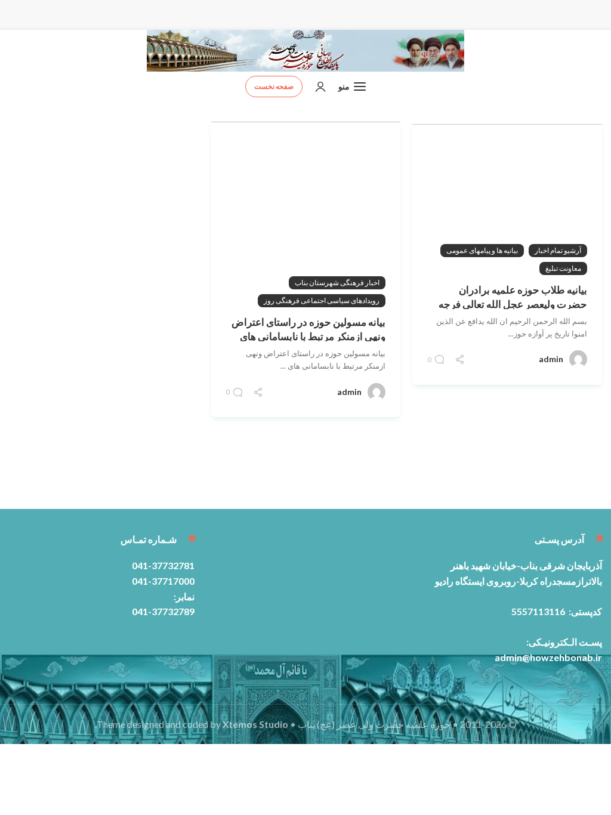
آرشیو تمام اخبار (558, 250)
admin (551, 359)
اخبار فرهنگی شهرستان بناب (337, 282)
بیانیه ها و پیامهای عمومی (482, 250)
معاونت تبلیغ (563, 268)
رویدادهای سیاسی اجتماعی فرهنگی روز (321, 300)
